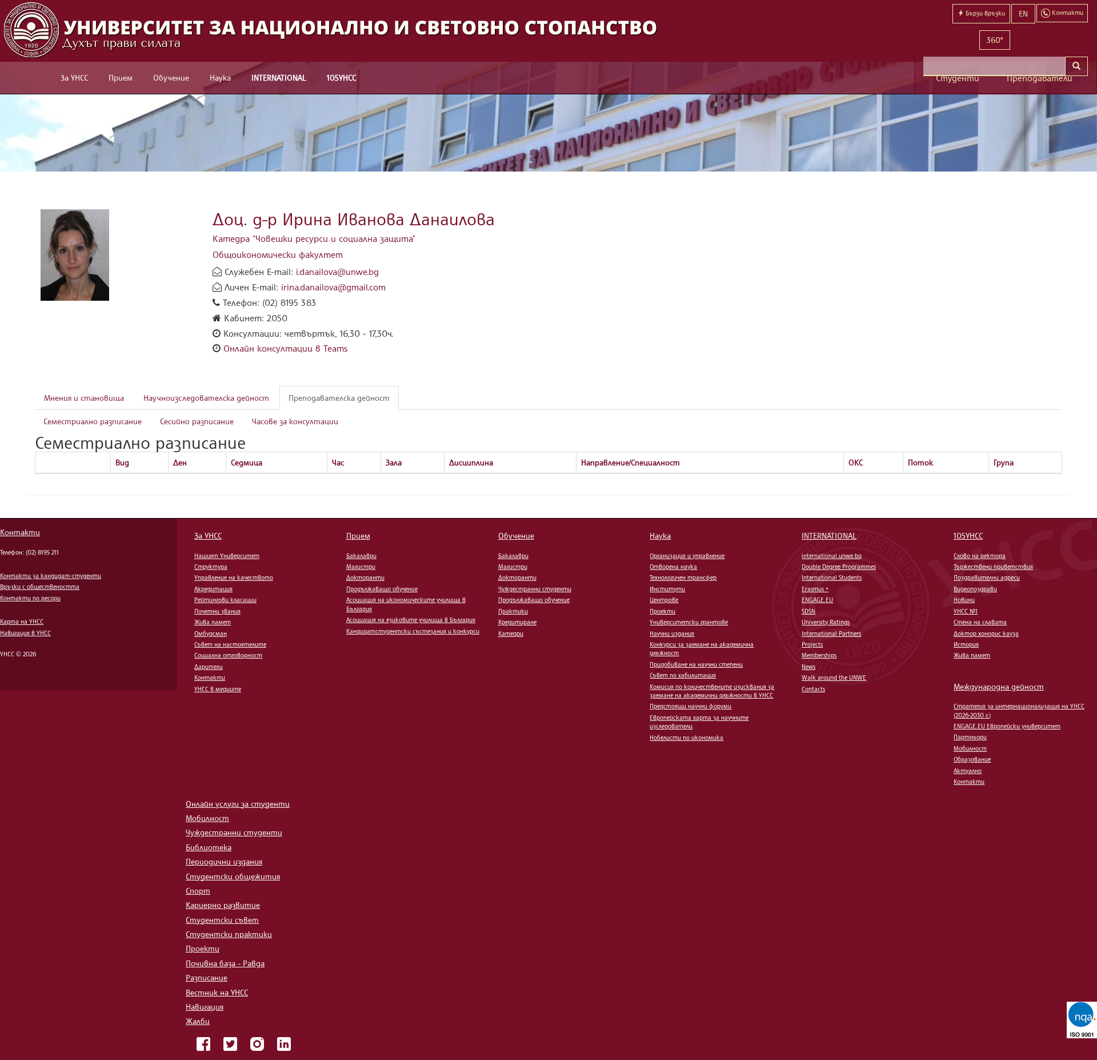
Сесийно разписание (197, 421)
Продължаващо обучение (382, 589)
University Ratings (826, 622)
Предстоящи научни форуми (690, 706)
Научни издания (672, 633)
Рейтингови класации (225, 600)
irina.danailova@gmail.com (333, 287)
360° (995, 40)
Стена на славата (980, 622)
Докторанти (365, 577)
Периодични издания (224, 861)
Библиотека (208, 847)
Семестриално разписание (92, 421)
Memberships (819, 655)
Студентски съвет (222, 919)
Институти (667, 589)
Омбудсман (210, 633)
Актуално (968, 771)
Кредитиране (517, 622)
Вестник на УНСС (217, 992)
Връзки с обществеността (39, 587)
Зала (394, 462)
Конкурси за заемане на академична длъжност (702, 648)
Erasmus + (815, 589)
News (808, 667)
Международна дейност (999, 686)
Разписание (206, 977)
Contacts (813, 689)
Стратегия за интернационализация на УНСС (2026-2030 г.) (1019, 710)
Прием (121, 77)
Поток (920, 462)
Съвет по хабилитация (683, 675)
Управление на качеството (233, 577)
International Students (832, 577)
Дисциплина (471, 462)
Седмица (246, 462)
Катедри (510, 633)
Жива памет (212, 622)
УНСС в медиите (217, 689)
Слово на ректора (980, 556)
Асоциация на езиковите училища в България (410, 620)
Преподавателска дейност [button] (339, 398)
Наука (220, 77)
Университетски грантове (689, 622)
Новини (964, 600)
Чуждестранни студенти (534, 589)
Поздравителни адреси (987, 577)
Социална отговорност (228, 655)
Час (338, 462)
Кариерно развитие (223, 905)
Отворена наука (673, 567)
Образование (972, 759)
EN (1023, 13)
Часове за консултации (295, 421)
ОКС (855, 462)
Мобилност (970, 748)
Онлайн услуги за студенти (238, 803)
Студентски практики (229, 934)
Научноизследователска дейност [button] (206, 398)
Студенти (957, 78)
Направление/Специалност (630, 462)
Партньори (970, 737)
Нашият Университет (226, 556)
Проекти (662, 611)
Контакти (20, 532)
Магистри (360, 567)
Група (1004, 462)
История (966, 644)
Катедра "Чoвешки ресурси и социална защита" (314, 238)
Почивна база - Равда (225, 963)
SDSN (808, 611)
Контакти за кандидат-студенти (50, 576)
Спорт (198, 890)
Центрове (664, 600)
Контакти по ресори (30, 598)
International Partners (831, 633)
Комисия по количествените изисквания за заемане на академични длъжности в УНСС (712, 691)
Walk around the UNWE (834, 678)
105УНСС (341, 77)
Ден (180, 462)
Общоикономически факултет (278, 254)
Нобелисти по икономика (686, 738)
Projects (812, 644)
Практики (513, 611)
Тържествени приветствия (993, 567)
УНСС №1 (966, 611)
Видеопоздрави (975, 589)
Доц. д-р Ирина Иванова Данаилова (354, 218)
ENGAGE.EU (817, 600)
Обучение (171, 77)
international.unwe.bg (832, 556)
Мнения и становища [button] (84, 398)
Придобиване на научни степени (696, 664)
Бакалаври (361, 556)
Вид (122, 462)
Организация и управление (687, 556)
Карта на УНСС (21, 621)
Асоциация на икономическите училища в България (406, 604)
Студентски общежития (233, 876)
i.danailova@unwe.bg (337, 271)
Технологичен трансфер (683, 577)
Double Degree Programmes (839, 567)
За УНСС (74, 77)
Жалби (198, 1021)
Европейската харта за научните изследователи (699, 722)
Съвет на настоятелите (230, 644)
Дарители (208, 667)
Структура (210, 567)
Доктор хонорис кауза (986, 633)
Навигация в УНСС (25, 633)
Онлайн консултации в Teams (285, 348)
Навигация (204, 1006)
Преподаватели (1039, 78)
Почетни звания (217, 611)
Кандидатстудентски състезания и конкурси (412, 631)
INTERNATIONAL (278, 77)
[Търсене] (1076, 66)
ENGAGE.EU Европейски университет (1007, 726)
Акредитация (213, 589)
